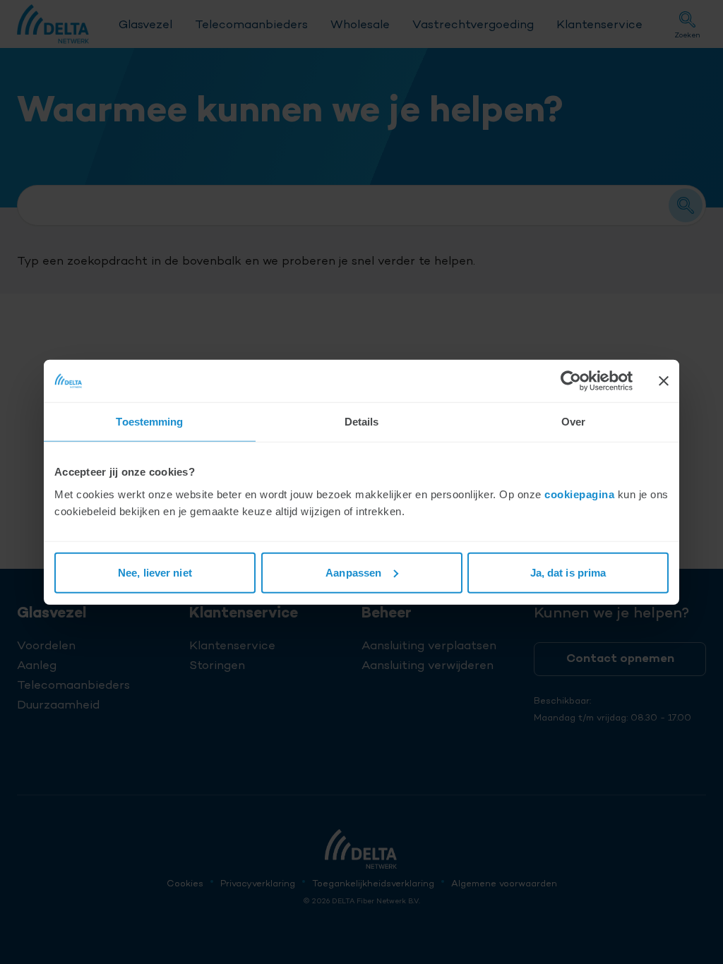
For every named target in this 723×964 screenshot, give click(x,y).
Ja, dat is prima (568, 572)
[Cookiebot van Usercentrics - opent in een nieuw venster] (571, 381)
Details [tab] (362, 422)
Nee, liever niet (155, 572)
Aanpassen (353, 572)
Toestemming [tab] (149, 422)
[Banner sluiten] (664, 381)
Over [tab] (573, 422)
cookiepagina (579, 494)
